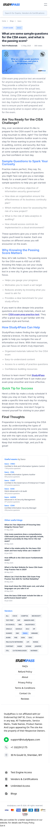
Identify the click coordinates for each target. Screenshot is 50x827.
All (7, 616)
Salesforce (30, 625)
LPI (28, 642)
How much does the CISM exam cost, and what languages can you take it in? (24, 587)
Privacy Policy (28, 822)
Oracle (9, 629)
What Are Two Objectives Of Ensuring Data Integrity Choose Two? (22, 525)
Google (19, 629)
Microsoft (36, 616)
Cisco (14, 616)
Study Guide (8, 28)
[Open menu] (45, 5)
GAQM (19, 646)
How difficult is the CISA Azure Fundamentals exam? (23, 559)
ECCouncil (10, 625)
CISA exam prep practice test (23, 314)
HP (34, 629)
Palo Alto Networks (14, 642)
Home (4, 21)
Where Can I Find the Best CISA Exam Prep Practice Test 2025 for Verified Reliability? (22, 577)
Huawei (9, 633)
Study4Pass (38, 375)
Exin (23, 638)
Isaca (19, 28)
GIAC (30, 638)
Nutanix (34, 651)
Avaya (8, 638)
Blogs (12, 21)
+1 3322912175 (19, 747)
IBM (20, 625)
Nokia (35, 642)
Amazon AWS (29, 620)
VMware (34, 633)
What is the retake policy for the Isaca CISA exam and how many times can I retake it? (22, 549)
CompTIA (24, 616)
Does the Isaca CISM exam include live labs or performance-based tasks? (23, 596)
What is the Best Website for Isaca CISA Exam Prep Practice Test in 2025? (23, 568)
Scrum (28, 646)
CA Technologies (20, 651)
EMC (17, 633)
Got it (2, 825)
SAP (18, 620)
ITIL (7, 651)
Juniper (38, 646)
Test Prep (9, 620)
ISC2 (27, 629)
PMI (15, 638)
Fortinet (9, 646)
